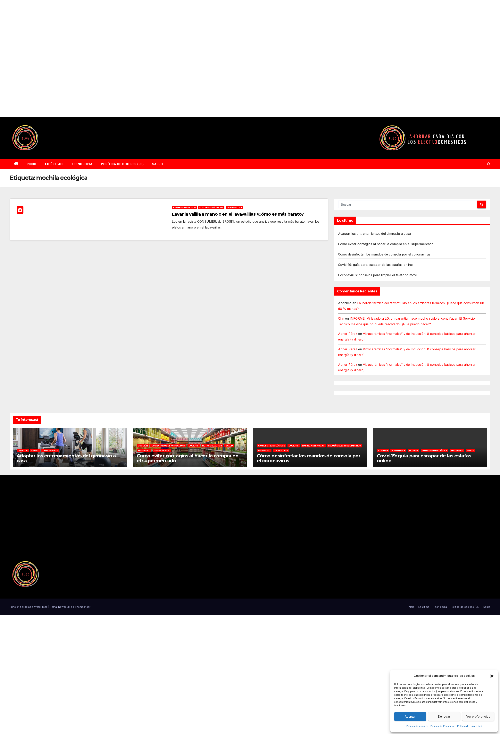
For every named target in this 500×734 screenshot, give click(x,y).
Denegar (444, 716)
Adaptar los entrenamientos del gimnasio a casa (374, 234)
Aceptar (410, 716)
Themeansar (82, 606)
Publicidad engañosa (434, 450)
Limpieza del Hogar (313, 446)
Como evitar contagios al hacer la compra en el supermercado (386, 244)
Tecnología (81, 164)
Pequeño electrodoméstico (344, 446)
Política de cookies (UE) (122, 164)
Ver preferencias (478, 716)
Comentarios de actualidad (168, 446)
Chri (341, 318)
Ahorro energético (184, 207)
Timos (470, 450)
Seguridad (144, 450)
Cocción (143, 446)
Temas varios (50, 450)
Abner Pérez (347, 334)
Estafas (413, 450)
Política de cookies (417, 726)
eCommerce (398, 450)
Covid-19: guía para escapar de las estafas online (375, 265)
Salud (157, 164)
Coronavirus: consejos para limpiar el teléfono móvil (377, 275)
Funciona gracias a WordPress (29, 606)
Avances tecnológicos (271, 446)
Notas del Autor (212, 446)
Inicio (32, 164)
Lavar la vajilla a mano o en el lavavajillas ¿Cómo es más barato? (238, 214)
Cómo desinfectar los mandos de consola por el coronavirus (384, 254)
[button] (492, 676)
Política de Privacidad (442, 726)
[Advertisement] (117, 58)
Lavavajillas (234, 207)
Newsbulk (64, 606)
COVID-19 (23, 450)
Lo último (54, 164)
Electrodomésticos (211, 207)
